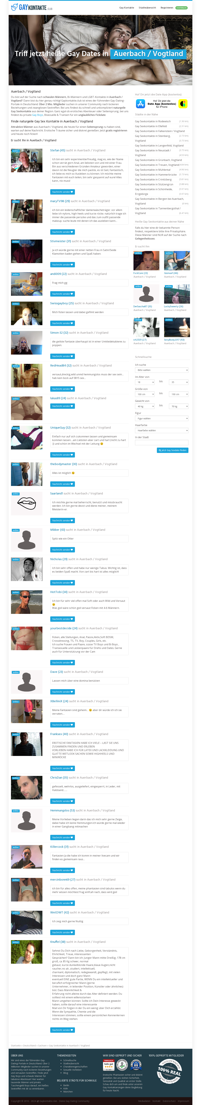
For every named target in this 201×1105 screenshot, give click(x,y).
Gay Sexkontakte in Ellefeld (161, 126)
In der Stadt (142, 437)
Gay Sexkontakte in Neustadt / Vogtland (161, 153)
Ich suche (140, 364)
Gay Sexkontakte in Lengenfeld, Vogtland (161, 146)
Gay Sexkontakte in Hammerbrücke (161, 175)
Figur (138, 413)
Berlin (66, 1085)
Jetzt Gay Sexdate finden (173, 450)
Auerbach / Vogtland (91, 150)
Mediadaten (144, 1100)
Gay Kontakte (126, 8)
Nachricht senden (61, 191)
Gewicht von (142, 401)
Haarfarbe (141, 425)
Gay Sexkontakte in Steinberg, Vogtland (161, 138)
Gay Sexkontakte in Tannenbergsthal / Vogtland (161, 211)
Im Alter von (142, 377)
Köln (65, 1088)
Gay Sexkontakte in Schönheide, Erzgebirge (161, 191)
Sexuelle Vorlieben (72, 1069)
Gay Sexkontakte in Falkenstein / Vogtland (161, 131)
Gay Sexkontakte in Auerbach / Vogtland (69, 1045)
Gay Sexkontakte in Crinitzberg (161, 180)
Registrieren (174, 8)
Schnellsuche (69, 1060)
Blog (65, 1072)
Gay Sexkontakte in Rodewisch (161, 121)
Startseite (16, 1045)
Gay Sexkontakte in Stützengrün (161, 185)
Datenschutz (169, 1100)
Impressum (183, 1100)
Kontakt (156, 1100)
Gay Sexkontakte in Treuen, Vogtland (161, 165)
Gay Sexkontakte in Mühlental (161, 170)
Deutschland (29, 1045)
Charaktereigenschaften (75, 1066)
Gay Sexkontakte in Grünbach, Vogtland (161, 160)
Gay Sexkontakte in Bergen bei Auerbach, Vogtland (161, 201)
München (68, 1091)
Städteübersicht (147, 8)
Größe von (141, 389)
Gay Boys (37, 115)
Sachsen (42, 1045)
